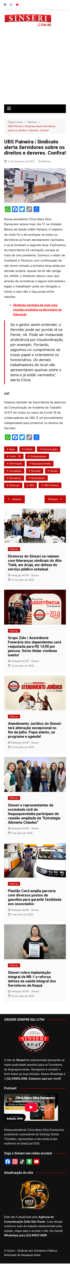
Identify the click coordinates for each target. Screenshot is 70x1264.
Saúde (53, 470)
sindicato (14, 485)
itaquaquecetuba (41, 463)
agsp (12, 449)
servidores (15, 478)
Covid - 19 (15, 456)
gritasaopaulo (38, 456)
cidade (28, 449)
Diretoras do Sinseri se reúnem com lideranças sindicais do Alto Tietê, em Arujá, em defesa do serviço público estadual (35, 562)
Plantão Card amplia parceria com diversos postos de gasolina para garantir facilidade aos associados (34, 897)
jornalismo (15, 470)
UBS (31, 485)
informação (15, 463)
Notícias (46, 161)
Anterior (16, 499)
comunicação (50, 449)
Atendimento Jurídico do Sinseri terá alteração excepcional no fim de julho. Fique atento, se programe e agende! (34, 730)
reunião (36, 470)
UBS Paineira (51, 485)
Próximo (53, 499)
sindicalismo (38, 478)
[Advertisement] (35, 68)
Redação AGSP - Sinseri (25, 575)
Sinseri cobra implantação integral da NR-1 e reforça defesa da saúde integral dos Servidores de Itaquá (32, 979)
